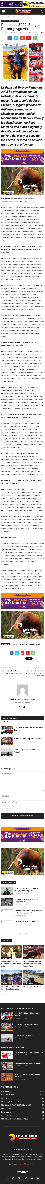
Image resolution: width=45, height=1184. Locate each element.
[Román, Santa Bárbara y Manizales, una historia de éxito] (11, 952)
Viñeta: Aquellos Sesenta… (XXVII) (27, 1035)
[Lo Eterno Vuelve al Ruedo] (33, 977)
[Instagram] (13, 1178)
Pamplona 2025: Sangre (19, 644)
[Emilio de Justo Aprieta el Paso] (7, 741)
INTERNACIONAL (6, 20)
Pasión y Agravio (34, 644)
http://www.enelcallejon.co (22, 702)
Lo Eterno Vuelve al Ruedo (33, 986)
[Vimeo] (25, 1178)
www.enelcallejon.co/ (9, 201)
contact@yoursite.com (27, 1164)
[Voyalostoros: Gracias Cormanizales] (7, 1055)
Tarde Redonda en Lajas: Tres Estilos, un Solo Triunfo (11, 672)
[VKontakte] (32, 1178)
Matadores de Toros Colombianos (28, 1063)
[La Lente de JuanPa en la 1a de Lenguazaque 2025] (7, 902)
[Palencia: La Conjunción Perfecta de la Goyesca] (11, 977)
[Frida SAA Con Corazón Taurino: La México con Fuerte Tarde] (33, 952)
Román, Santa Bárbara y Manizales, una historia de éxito (11, 963)
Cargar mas (22, 933)
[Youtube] (38, 1178)
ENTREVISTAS (6, 1115)
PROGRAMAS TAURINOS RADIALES (14, 1119)
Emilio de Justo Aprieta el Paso (28, 738)
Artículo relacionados (10, 718)
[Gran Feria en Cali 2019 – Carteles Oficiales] (7, 1077)
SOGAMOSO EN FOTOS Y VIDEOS (27, 922)
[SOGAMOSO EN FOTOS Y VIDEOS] (7, 925)
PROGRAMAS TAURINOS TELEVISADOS (16, 1105)
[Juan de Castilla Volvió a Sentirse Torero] (7, 730)
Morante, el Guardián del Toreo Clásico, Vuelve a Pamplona (35, 673)
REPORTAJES (6, 1108)
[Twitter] (25, 707)
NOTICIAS (16, 20)
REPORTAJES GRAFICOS (10, 1101)
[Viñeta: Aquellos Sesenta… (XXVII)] (7, 752)
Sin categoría (6, 1112)
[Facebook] (20, 707)
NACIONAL (5, 1098)
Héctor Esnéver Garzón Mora (13, 33)
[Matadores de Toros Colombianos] (7, 1066)
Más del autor (7, 721)
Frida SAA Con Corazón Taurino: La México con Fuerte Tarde (32, 963)
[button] (42, 11)
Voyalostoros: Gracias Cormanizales (29, 1052)
